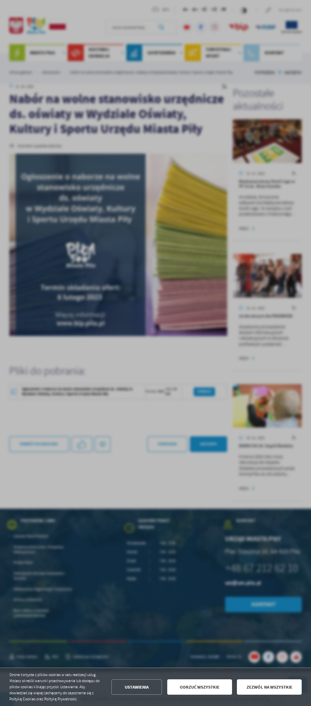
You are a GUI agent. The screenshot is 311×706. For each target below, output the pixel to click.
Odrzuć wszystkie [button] (199, 687)
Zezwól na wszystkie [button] (269, 687)
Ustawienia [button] (137, 687)
